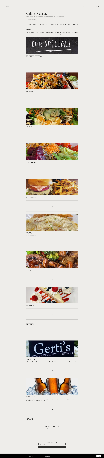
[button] (38, 60)
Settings (93, 456)
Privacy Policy (47, 456)
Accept (99, 456)
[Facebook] (98, 6)
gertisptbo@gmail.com (9, 3)
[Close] (102, 456)
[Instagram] (96, 6)
